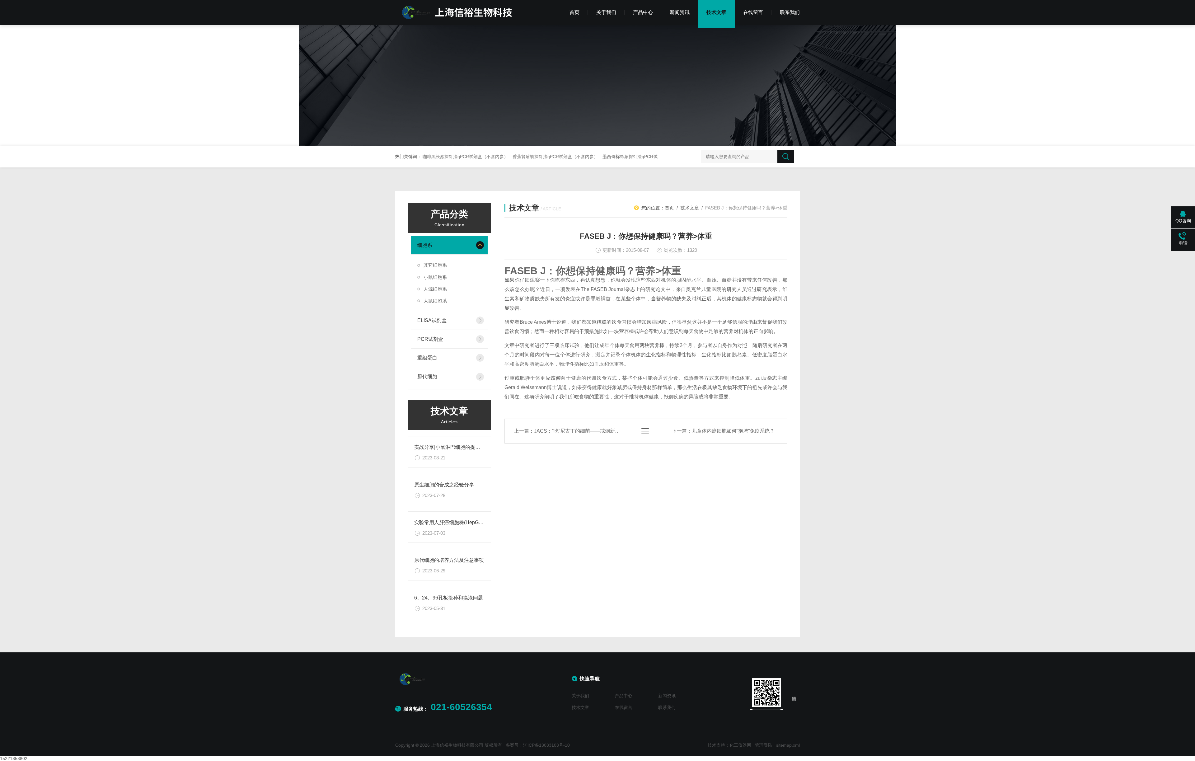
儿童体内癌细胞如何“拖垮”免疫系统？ (733, 431)
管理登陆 (763, 745)
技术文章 (716, 12)
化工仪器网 (740, 745)
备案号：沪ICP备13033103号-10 (538, 745)
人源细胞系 (435, 289)
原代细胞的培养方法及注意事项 (449, 560)
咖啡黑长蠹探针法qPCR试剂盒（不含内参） (465, 156)
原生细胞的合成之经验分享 (444, 484)
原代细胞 (427, 376)
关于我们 (606, 12)
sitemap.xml (788, 745)
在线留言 (753, 12)
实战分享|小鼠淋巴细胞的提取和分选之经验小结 (467, 447)
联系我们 (790, 12)
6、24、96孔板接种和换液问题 (448, 597)
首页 (574, 12)
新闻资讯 (680, 12)
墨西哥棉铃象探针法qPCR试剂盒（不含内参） (647, 156)
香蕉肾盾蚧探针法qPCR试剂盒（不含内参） (555, 156)
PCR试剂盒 (430, 339)
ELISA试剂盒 (432, 320)
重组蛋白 (427, 357)
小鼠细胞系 (435, 277)
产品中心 (643, 12)
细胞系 (424, 245)
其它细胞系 (435, 265)
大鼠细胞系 (435, 300)
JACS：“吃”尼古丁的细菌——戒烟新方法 (579, 431)
